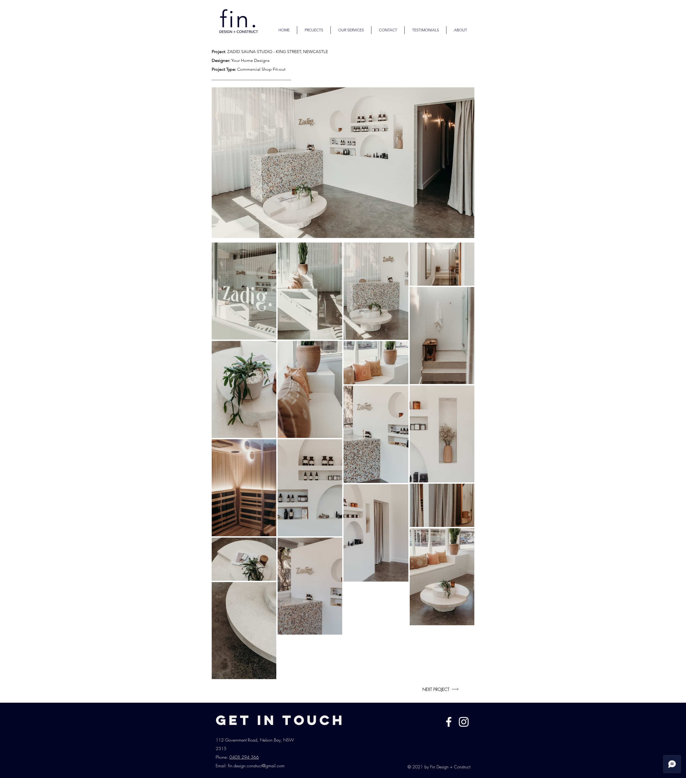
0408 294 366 (244, 757)
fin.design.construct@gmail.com (256, 766)
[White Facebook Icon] (448, 721)
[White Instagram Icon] (463, 721)
